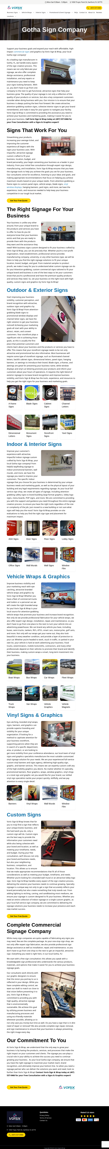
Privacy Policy (44, 1115)
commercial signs (22, 51)
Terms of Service (45, 1118)
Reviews (99, 12)
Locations (10, 16)
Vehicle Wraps (27, 12)
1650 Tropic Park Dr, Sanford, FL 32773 (87, 2)
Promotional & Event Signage (59, 12)
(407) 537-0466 (96, 8)
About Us (91, 12)
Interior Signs (41, 12)
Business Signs (12, 12)
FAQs (76, 12)
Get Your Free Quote (18, 200)
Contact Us (83, 12)
